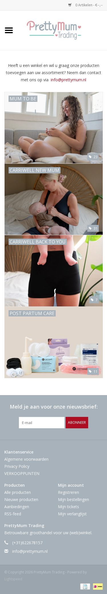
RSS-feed (12, 513)
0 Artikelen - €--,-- (88, 5)
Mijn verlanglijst (72, 513)
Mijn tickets (68, 506)
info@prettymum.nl (68, 79)
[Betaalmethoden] (84, 586)
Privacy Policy (16, 466)
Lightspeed (13, 579)
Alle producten (17, 492)
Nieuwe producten (21, 499)
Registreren (68, 492)
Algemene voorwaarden (26, 459)
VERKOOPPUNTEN (21, 473)
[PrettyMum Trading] (62, 30)
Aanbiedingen (16, 506)
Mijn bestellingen (73, 499)
